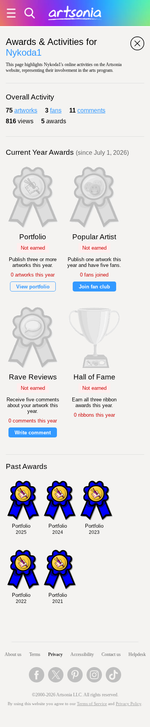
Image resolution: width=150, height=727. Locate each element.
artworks (25, 110)
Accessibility (82, 654)
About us (13, 654)
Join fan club (94, 287)
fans (56, 110)
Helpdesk (137, 654)
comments (91, 110)
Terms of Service (92, 704)
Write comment (33, 433)
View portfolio (33, 287)
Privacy (55, 654)
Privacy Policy (128, 704)
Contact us (111, 654)
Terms (34, 654)
